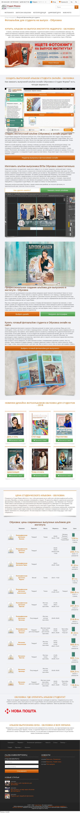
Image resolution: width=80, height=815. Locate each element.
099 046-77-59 (25, 2)
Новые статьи (12, 777)
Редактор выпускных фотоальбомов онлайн (40, 157)
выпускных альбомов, (54, 806)
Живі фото (67, 12)
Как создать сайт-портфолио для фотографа (21, 783)
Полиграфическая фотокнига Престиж (21, 604)
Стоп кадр (36, 436)
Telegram (35, 2)
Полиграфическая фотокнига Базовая (21, 537)
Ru (76, 2)
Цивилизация (13, 471)
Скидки (10, 747)
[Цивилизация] (16, 459)
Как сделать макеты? (22, 190)
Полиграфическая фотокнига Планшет (21, 630)
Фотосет (59, 471)
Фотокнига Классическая (21, 643)
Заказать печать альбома (57, 190)
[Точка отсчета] (40, 459)
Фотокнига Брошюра (21, 670)
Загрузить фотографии (57, 314)
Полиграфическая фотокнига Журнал (21, 577)
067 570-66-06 (14, 2)
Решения (20, 742)
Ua (71, 2)
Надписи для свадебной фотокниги (22, 795)
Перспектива (61, 436)
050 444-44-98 (5, 2)
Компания (11, 742)
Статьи (55, 742)
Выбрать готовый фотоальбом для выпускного (40, 348)
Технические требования (34, 742)
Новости (48, 742)
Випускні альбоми (23, 12)
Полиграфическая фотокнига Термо (21, 564)
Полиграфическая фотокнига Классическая (21, 591)
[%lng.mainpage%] (10, 17)
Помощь (63, 742)
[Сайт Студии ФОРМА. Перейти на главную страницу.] (12, 7)
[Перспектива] (64, 424)
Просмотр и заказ (16, 440)
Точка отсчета (37, 471)
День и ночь (12, 436)
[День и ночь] (16, 424)
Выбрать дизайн (22, 314)
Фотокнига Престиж (21, 657)
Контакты (27, 747)
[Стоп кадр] (40, 424)
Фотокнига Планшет (21, 683)
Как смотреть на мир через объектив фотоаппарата (22, 789)
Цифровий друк (54, 12)
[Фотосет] (64, 459)
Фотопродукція (39, 12)
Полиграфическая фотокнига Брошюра (21, 618)
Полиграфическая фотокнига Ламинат (21, 550)
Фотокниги (9, 12)
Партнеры (18, 747)
